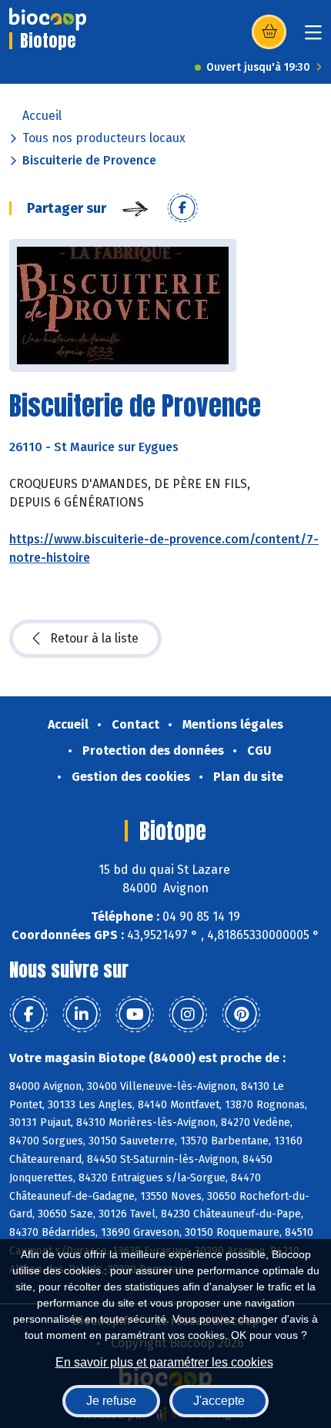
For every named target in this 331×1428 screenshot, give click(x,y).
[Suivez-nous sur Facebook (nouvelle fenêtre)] (28, 1014)
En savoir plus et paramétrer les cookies (164, 1362)
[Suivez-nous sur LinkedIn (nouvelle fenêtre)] (81, 1014)
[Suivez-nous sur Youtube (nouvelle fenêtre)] (134, 1014)
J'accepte (219, 1400)
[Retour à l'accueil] (47, 19)
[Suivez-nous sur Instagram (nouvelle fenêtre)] (188, 1014)
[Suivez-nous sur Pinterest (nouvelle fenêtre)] (241, 1014)
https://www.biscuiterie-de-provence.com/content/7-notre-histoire (164, 548)
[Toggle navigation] (313, 37)
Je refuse (111, 1400)
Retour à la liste (94, 638)
